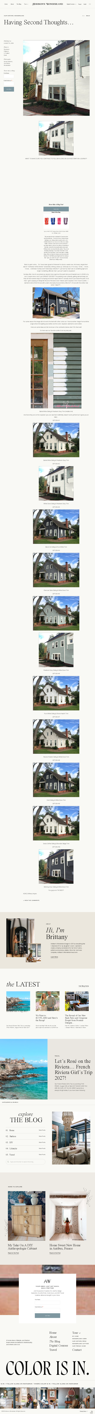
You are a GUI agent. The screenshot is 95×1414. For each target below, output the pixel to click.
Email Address (8, 80)
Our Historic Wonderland (14, 15)
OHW (83, 274)
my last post (56, 242)
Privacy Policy (83, 1411)
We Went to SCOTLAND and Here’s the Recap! (46, 1018)
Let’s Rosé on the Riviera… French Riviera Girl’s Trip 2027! (17, 1007)
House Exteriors (8, 61)
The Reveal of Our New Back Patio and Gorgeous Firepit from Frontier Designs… (76, 1019)
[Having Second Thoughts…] (71, 1138)
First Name (6, 73)
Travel (57, 1056)
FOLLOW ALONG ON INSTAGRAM (37, 1384)
